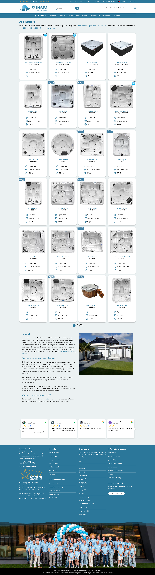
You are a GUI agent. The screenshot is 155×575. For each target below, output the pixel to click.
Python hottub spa (92, 305)
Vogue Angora (92, 257)
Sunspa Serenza (92, 63)
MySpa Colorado (33, 305)
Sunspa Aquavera (121, 63)
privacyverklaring (84, 573)
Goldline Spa (63, 111)
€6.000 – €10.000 (33, 28)
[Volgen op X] (27, 462)
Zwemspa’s (52, 15)
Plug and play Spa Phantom (33, 63)
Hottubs (84, 15)
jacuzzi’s (41, 15)
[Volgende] (80, 325)
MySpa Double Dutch (62, 305)
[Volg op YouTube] (33, 462)
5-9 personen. (101, 26)
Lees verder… (50, 28)
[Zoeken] (77, 8)
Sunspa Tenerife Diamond (122, 257)
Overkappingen (94, 15)
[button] (135, 8)
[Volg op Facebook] (21, 462)
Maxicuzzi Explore (33, 111)
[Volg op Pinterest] (30, 462)
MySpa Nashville (33, 208)
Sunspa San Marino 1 (92, 111)
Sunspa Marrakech (63, 160)
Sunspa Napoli (92, 208)
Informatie (96, 1)
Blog (104, 1)
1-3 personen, (81, 26)
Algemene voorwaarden (79, 570)
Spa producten (85, 1)
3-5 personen (91, 26)
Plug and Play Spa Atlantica (62, 63)
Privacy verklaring (95, 570)
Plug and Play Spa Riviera (121, 111)
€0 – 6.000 (23, 28)
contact (47, 399)
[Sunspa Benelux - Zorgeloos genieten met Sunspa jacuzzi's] (33, 8)
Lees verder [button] (25, 436)
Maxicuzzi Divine (92, 160)
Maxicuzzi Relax (33, 160)
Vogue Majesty (121, 160)
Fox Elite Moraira (122, 305)
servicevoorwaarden (98, 573)
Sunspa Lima (33, 257)
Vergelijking (112, 1)
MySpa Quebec (122, 208)
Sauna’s (62, 15)
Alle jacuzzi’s (27, 21)
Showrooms (106, 15)
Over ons (73, 1)
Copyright (62, 570)
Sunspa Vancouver (63, 257)
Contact (117, 15)
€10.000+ (42, 28)
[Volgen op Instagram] (24, 462)
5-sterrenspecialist (44, 1)
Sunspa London (63, 208)
